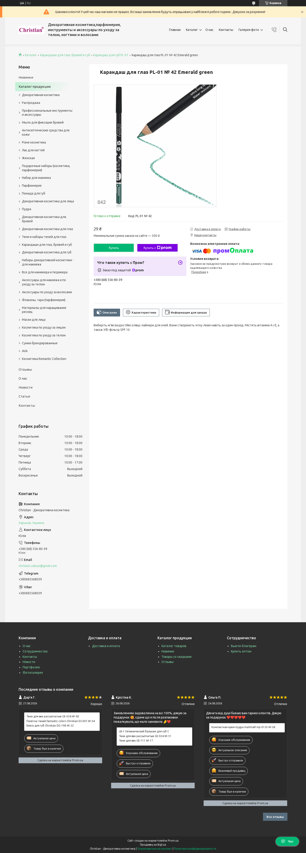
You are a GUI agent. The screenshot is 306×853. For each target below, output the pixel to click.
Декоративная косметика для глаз (47, 229)
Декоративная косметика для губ (46, 252)
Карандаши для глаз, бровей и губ (65, 55)
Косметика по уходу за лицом (44, 327)
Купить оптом (241, 651)
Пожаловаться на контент (154, 848)
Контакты (226, 30)
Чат (290, 841)
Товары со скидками (177, 656)
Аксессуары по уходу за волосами (47, 292)
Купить (114, 248)
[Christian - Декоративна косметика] (32, 30)
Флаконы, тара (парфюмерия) (43, 300)
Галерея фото (249, 30)
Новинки (26, 77)
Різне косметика (34, 142)
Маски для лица (33, 319)
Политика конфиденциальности (195, 848)
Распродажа (31, 103)
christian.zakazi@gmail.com (38, 566)
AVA (25, 351)
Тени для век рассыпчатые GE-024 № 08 (52, 716)
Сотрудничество (35, 651)
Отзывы (25, 369)
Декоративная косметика (41, 95)
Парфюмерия (31, 185)
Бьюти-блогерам (243, 646)
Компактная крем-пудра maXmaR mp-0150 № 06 (243, 727)
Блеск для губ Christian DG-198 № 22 (50, 725)
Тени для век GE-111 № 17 (136, 740)
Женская (28, 158)
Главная (175, 30)
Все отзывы (275, 816)
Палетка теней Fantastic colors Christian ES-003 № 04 (60, 721)
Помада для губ (33, 193)
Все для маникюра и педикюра (44, 272)
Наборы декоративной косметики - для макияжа (48, 262)
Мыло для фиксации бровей (43, 122)
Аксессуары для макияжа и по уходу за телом (44, 282)
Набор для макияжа (36, 178)
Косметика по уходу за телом (44, 335)
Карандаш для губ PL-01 (110, 55)
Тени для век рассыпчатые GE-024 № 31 (145, 736)
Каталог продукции (35, 86)
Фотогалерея (33, 672)
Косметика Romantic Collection (44, 359)
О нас (209, 30)
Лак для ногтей (33, 150)
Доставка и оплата (106, 646)
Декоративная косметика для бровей (44, 219)
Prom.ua (173, 840)
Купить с (150, 248)
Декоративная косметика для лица (48, 201)
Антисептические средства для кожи (45, 132)
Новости (25, 387)
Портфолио (31, 667)
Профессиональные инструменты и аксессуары (47, 113)
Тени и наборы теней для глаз (44, 237)
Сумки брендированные (40, 343)
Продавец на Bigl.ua (153, 844)
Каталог (192, 30)
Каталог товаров (174, 646)
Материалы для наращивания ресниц (44, 310)
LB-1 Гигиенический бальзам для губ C (144, 731)
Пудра (26, 209)
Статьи (24, 396)
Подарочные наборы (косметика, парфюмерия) (46, 168)
